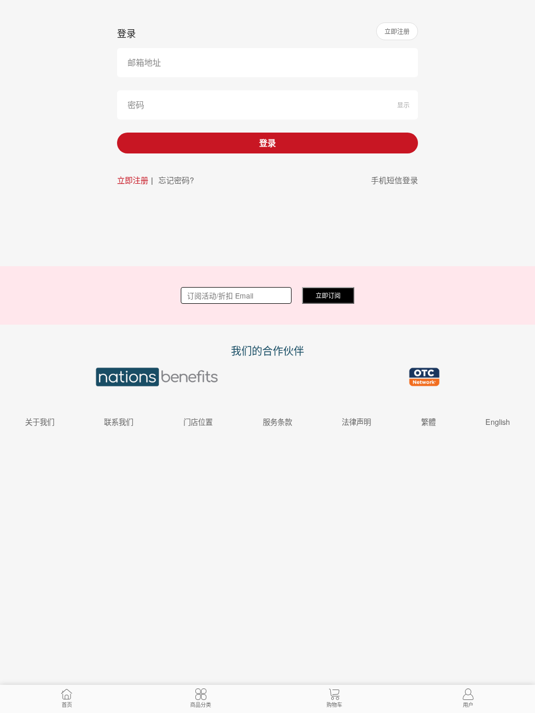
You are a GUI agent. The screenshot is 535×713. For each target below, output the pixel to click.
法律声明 (356, 421)
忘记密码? (176, 179)
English (497, 421)
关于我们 (39, 421)
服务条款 (277, 421)
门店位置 (198, 421)
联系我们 (118, 421)
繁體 (428, 421)
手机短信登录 (394, 179)
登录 (267, 143)
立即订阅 (328, 295)
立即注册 (397, 31)
